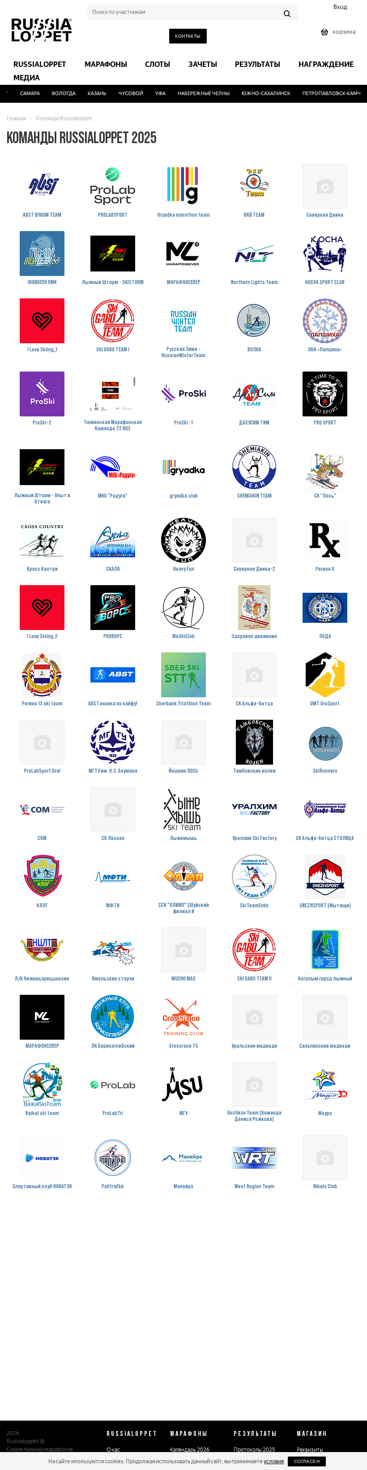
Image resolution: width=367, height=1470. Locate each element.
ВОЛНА (254, 349)
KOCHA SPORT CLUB (325, 282)
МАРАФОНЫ (189, 1433)
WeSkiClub (183, 636)
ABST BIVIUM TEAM (42, 214)
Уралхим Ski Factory (254, 838)
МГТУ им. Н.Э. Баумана (113, 770)
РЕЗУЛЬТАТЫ (255, 1433)
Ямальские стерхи (113, 978)
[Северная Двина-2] (254, 540)
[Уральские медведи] (254, 1017)
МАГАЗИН (312, 1433)
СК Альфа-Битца (254, 703)
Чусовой (123, 93)
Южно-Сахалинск (258, 93)
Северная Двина (325, 214)
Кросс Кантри (42, 568)
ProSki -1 (183, 422)
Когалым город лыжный (325, 978)
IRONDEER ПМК (42, 282)
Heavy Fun (183, 568)
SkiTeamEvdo (254, 905)
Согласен (307, 1461)
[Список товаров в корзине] (339, 35)
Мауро (325, 1113)
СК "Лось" (325, 495)
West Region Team (254, 1186)
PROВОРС (112, 636)
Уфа (152, 93)
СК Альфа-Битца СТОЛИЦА (325, 838)
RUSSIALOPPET (132, 1433)
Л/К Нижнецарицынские (42, 978)
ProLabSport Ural (42, 770)
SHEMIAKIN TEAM (254, 495)
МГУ (183, 1113)
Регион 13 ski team (42, 703)
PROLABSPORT (113, 214)
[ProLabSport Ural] (42, 742)
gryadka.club (184, 495)
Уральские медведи (254, 1045)
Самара (22, 93)
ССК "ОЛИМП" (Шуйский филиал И (183, 907)
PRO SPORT (325, 422)
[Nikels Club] (325, 1157)
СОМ (42, 838)
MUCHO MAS (183, 978)
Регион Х (325, 568)
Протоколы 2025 (254, 1450)
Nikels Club (325, 1186)
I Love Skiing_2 (42, 636)
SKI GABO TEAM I (112, 349)
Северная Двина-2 (254, 568)
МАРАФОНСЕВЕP (42, 1045)
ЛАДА (325, 636)
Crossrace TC (183, 1045)
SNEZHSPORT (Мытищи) (325, 905)
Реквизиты (310, 1450)
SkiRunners (325, 770)
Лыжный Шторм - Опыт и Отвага (42, 498)
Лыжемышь (183, 838)
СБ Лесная (113, 838)
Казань (89, 93)
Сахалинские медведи (324, 1045)
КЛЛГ (42, 905)
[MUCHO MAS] (183, 950)
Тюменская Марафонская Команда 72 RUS (113, 425)
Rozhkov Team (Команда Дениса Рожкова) (254, 1115)
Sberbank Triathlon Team (183, 703)
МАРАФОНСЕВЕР (184, 282)
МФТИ (112, 905)
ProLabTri (112, 1113)
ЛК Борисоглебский (113, 1045)
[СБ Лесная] (112, 809)
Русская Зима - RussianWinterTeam (183, 352)
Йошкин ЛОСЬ (183, 770)
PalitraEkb (113, 1186)
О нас (113, 1450)
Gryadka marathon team (184, 214)
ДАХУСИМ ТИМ (254, 422)
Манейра (183, 1186)
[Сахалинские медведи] (325, 1017)
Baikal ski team (42, 1113)
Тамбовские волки (254, 770)
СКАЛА (113, 568)
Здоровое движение (254, 636)
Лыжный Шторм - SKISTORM (113, 282)
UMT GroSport (325, 703)
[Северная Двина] (325, 186)
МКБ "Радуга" (113, 495)
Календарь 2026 (189, 1450)
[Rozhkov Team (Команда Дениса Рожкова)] (254, 1084)
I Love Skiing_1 (42, 349)
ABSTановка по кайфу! (112, 703)
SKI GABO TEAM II (254, 978)
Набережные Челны (196, 93)
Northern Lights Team (254, 282)
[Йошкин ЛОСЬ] (183, 742)
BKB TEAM (254, 214)
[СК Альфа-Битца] (254, 674)
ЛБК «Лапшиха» (325, 349)
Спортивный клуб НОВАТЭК (42, 1186)
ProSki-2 (42, 422)
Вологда (56, 93)
